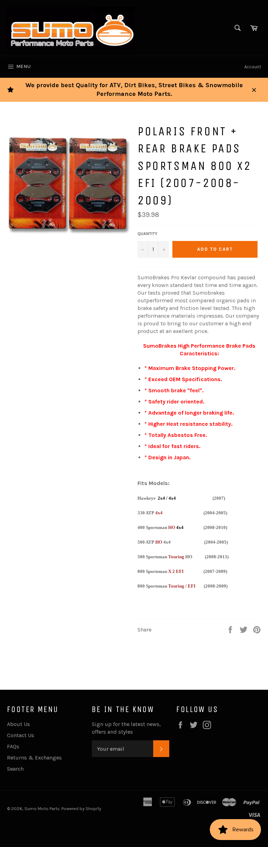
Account (252, 66)
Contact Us (20, 735)
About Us (18, 724)
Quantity (147, 233)
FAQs (13, 746)
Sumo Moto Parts (42, 808)
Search (15, 768)
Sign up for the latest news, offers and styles (126, 728)
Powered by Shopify (81, 808)
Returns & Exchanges (34, 757)
